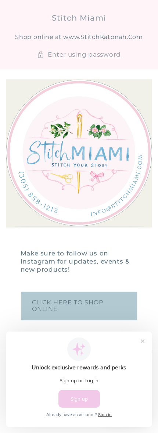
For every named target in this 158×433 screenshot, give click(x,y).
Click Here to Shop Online (67, 306)
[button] (79, 54)
